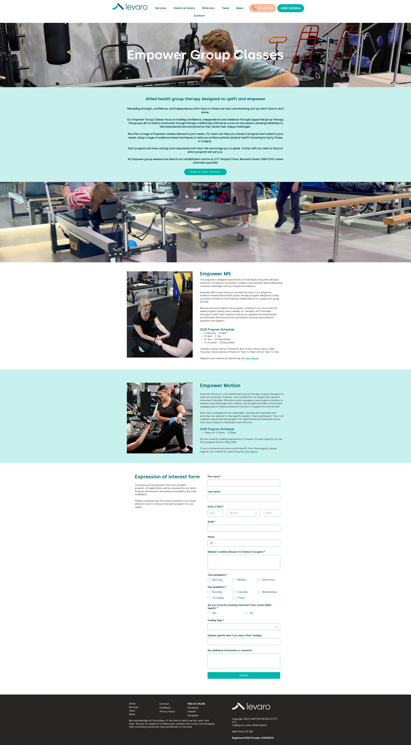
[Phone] (254, 8)
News (132, 714)
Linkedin (191, 711)
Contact (164, 704)
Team (132, 710)
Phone (211, 537)
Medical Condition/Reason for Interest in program (236, 552)
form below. (251, 451)
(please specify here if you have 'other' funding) (235, 635)
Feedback (165, 707)
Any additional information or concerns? (230, 650)
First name (214, 476)
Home (132, 703)
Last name (214, 491)
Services (133, 707)
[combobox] (244, 513)
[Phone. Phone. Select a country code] (213, 543)
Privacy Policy (167, 711)
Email (211, 521)
